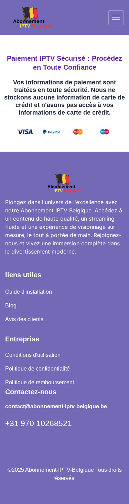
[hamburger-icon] (116, 17)
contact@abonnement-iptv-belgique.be (56, 406)
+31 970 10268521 (38, 423)
